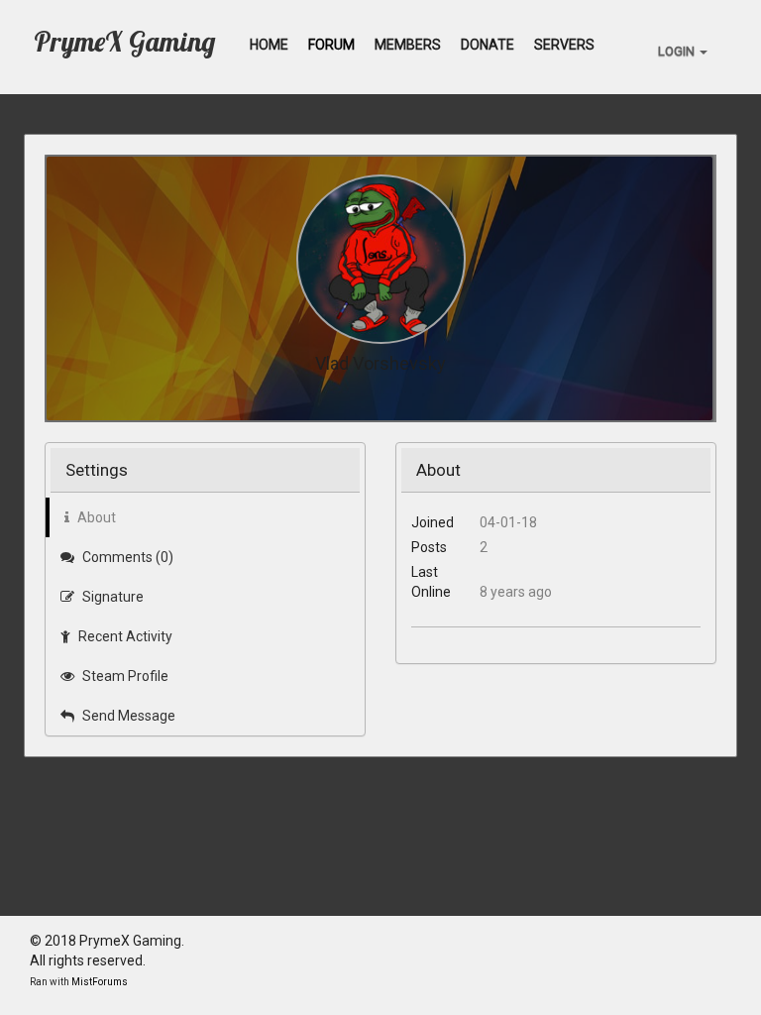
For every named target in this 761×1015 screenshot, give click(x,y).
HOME (269, 45)
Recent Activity (123, 636)
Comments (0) (126, 557)
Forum (331, 45)
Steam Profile (123, 676)
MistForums (99, 981)
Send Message (127, 716)
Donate (487, 45)
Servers (564, 45)
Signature (111, 597)
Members (408, 45)
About (95, 517)
